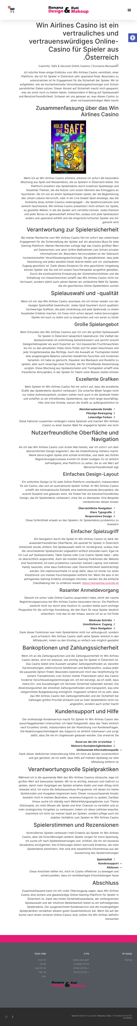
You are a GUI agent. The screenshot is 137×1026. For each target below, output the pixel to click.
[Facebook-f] (12, 1016)
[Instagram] (6, 1016)
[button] (132, 37)
